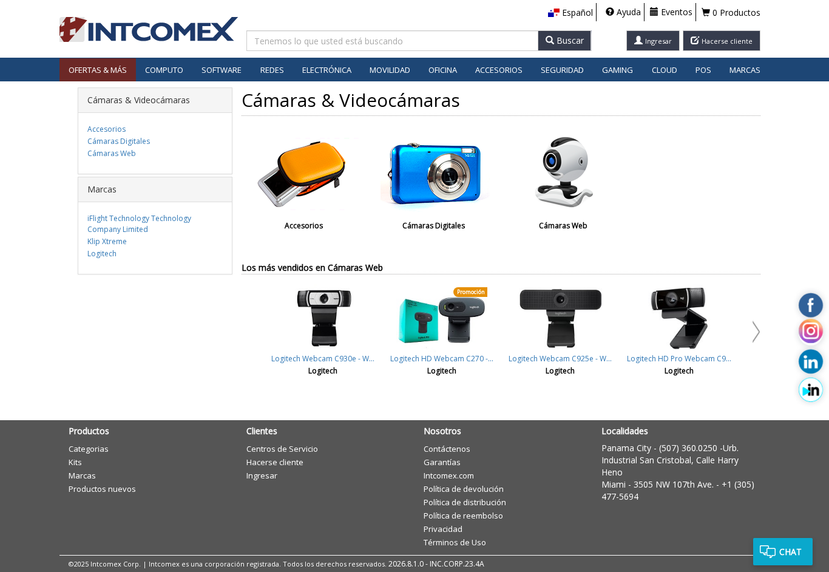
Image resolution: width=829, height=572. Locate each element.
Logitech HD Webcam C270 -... (441, 358)
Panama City (626, 448)
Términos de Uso (455, 542)
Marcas (744, 69)
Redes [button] (272, 69)
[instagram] (811, 333)
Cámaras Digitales (118, 141)
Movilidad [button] (390, 69)
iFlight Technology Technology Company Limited (139, 223)
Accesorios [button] (499, 69)
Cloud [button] (664, 69)
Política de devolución (464, 488)
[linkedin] (811, 362)
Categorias (89, 448)
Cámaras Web (111, 153)
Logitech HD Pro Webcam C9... (679, 358)
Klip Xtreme (107, 241)
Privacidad (443, 528)
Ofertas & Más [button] (98, 69)
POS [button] (703, 69)
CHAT (790, 551)
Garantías (442, 462)
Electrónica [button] (326, 69)
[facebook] (811, 305)
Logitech (102, 253)
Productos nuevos (102, 488)
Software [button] (221, 69)
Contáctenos (447, 448)
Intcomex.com (449, 475)
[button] (570, 13)
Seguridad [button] (562, 69)
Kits (75, 462)
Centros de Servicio (282, 448)
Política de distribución (465, 502)
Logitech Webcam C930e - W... (322, 358)
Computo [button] (164, 69)
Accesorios (106, 129)
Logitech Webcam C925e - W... (560, 358)
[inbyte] (811, 390)
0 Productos (735, 12)
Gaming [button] (617, 69)
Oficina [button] (442, 69)
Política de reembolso (463, 515)
